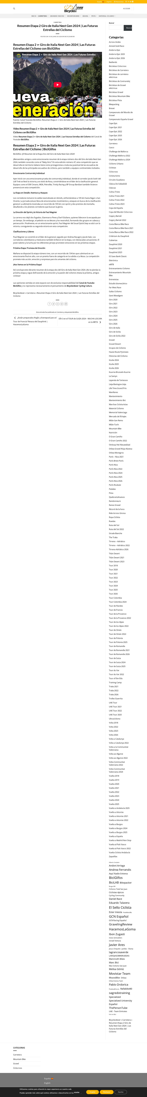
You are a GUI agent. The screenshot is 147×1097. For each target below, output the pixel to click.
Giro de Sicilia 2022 (117, 336)
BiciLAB (114, 882)
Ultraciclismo (114, 718)
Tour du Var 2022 (116, 674)
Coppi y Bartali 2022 (117, 220)
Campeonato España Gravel (121, 119)
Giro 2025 (113, 320)
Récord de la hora (116, 509)
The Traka (113, 537)
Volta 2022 (113, 727)
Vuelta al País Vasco (117, 844)
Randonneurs (115, 501)
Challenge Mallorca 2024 (119, 159)
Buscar (111, 23)
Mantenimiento (115, 396)
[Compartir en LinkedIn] (66, 304)
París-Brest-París (116, 461)
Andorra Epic (114, 50)
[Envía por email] (58, 304)
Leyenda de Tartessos (118, 380)
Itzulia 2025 (114, 364)
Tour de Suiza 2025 (117, 666)
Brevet (112, 108)
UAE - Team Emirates (118, 1011)
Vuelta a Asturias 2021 (118, 816)
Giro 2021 (113, 303)
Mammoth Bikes (117, 958)
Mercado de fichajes (117, 416)
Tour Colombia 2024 (117, 602)
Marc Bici (114, 962)
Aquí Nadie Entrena (118, 873)
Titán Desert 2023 (116, 561)
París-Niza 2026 (115, 481)
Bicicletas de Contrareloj (119, 81)
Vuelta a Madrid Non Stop (120, 840)
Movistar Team (119, 973)
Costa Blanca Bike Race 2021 (121, 228)
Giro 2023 (113, 311)
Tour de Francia (116, 610)
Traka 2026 (113, 694)
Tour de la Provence (117, 614)
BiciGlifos (25, 139)
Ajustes (120, 1092)
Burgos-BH (112, 886)
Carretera (42, 16)
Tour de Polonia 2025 (118, 642)
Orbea (123, 978)
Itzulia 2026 (114, 368)
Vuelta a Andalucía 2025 (119, 808)
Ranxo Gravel (114, 505)
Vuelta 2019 (114, 780)
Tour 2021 (113, 573)
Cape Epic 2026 (115, 139)
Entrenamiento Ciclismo (119, 268)
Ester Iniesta (115, 912)
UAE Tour (113, 702)
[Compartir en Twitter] (53, 304)
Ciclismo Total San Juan (118, 889)
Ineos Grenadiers (115, 938)
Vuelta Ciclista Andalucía (119, 852)
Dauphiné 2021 (115, 248)
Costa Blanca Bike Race (119, 224)
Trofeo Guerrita (116, 698)
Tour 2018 (113, 565)
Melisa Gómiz (116, 969)
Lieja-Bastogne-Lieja (117, 384)
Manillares (113, 392)
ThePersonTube (118, 1007)
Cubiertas (113, 240)
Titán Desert (114, 553)
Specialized (115, 997)
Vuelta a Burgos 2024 (118, 828)
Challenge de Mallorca (118, 151)
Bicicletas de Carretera (119, 70)
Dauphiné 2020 (115, 244)
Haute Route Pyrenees (118, 352)
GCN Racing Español (117, 920)
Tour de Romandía (117, 646)
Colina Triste (114, 192)
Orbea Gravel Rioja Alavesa (120, 448)
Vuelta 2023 (114, 796)
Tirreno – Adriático (117, 541)
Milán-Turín (114, 424)
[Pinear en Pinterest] (62, 304)
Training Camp (115, 682)
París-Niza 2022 (115, 469)
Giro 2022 (113, 307)
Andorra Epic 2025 (117, 54)
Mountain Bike (73, 16)
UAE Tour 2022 (115, 710)
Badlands (113, 62)
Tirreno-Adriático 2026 (118, 549)
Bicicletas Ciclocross (117, 66)
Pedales (112, 489)
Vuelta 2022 (114, 792)
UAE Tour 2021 (115, 706)
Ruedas (112, 521)
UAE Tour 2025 (115, 714)
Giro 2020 (113, 299)
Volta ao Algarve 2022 (118, 758)
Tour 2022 (113, 577)
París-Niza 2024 (115, 473)
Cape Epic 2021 (115, 127)
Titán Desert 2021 (116, 557)
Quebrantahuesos (117, 497)
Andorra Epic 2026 (117, 58)
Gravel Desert (115, 344)
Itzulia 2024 (114, 360)
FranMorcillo (127, 912)
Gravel (85, 16)
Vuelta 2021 (114, 788)
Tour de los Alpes (116, 622)
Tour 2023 (113, 581)
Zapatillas (113, 856)
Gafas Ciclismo (115, 291)
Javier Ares (117, 944)
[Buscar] (14, 8)
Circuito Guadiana (117, 180)
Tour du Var (114, 670)
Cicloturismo (114, 176)
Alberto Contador (114, 862)
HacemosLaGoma (122, 929)
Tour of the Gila (115, 678)
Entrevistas (114, 279)
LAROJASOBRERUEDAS (119, 955)
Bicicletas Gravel (116, 92)
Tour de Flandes (116, 606)
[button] (119, 1)
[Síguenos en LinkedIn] (132, 2)
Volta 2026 (113, 735)
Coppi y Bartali (115, 216)
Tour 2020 (113, 569)
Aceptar (92, 1092)
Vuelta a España (116, 836)
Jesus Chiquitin (115, 949)
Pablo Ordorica (118, 984)
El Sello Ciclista (120, 907)
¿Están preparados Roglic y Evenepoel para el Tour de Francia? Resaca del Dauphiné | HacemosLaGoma (35, 321)
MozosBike (114, 977)
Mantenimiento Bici (117, 400)
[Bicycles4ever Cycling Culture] (73, 8)
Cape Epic (113, 123)
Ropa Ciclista (114, 517)
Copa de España (116, 208)
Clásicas (112, 188)
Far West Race (115, 287)
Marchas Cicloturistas (118, 404)
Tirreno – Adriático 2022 (119, 545)
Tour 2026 (113, 593)
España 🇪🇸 (100, 2)
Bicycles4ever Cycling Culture (79, 286)
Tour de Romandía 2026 (119, 654)
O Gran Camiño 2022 (118, 440)
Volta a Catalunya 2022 (119, 743)
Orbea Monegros (116, 452)
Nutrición (113, 432)
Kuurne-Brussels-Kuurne (119, 372)
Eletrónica (113, 260)
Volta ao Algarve (116, 754)
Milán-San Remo (116, 420)
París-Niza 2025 (115, 477)
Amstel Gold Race (116, 46)
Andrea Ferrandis (120, 869)
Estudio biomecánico (118, 283)
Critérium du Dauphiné (119, 236)
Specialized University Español (120, 1002)
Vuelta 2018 (114, 776)
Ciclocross (113, 171)
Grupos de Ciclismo (117, 348)
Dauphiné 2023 (115, 252)
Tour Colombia (115, 598)
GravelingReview (120, 924)
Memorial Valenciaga (118, 412)
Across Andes (115, 42)
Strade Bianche (115, 533)
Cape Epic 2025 (115, 135)
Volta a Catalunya (116, 739)
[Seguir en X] (128, 2)
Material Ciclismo (106, 16)
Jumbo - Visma (127, 949)
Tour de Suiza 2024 (117, 662)
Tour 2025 (113, 589)
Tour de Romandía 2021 (119, 650)
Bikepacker (126, 882)
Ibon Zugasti (117, 934)
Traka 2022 (113, 690)
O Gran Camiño (115, 436)
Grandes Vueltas (57, 16)
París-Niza (113, 465)
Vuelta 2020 (114, 784)
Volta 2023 (113, 731)
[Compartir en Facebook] (49, 304)
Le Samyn (113, 376)
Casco (111, 147)
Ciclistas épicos (116, 892)
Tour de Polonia (116, 638)
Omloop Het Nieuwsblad (119, 444)
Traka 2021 (113, 686)
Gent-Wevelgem (116, 295)
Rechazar (106, 1092)
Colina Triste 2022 (116, 200)
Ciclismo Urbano (116, 163)
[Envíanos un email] (130, 2)
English (109, 2)
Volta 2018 (113, 722)
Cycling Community (116, 895)
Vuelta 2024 (114, 800)
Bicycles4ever (70, 36)
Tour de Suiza (115, 658)
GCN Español (118, 916)
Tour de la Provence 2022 (120, 618)
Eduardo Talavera (119, 902)
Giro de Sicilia (115, 332)
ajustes (76, 1092)
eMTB (111, 264)
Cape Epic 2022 (115, 131)
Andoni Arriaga (117, 865)
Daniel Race (115, 898)
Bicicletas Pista (115, 100)
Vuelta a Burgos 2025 (118, 832)
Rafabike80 (126, 988)
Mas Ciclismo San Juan (118, 966)
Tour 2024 (113, 585)
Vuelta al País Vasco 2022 (120, 848)
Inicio (33, 16)
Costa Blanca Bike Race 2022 (121, 232)
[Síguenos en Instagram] (126, 2)
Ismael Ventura (115, 941)
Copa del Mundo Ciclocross (121, 212)
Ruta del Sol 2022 (116, 529)
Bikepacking (114, 104)
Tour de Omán (115, 630)
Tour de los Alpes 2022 (119, 626)
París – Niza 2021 (116, 456)
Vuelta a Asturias (116, 812)
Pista (93, 16)
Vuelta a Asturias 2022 (118, 820)
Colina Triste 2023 (116, 204)
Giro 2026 (113, 324)
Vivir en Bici (112, 1014)
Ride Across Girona (117, 513)
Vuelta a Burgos (116, 824)
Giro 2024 (113, 316)
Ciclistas (112, 167)
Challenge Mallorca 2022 (119, 155)
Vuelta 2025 (114, 804)
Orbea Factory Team (116, 981)
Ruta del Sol (114, 525)
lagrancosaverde (118, 952)
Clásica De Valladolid (118, 184)
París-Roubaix (115, 485)
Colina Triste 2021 (116, 196)
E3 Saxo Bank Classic (118, 256)
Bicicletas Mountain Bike (119, 96)
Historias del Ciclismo (118, 356)
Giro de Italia (114, 328)
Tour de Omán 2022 (117, 634)
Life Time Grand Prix (117, 388)
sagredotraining (119, 993)
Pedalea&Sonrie (114, 989)
